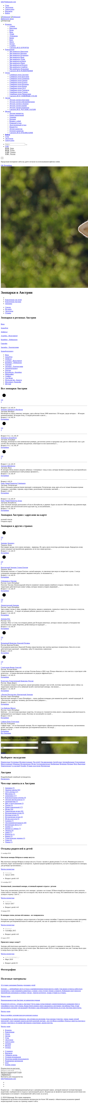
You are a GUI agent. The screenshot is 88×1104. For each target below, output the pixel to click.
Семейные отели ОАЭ (17, 88)
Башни (8, 836)
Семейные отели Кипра (18, 86)
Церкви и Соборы (13, 828)
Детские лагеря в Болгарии (19, 100)
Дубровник (13, 36)
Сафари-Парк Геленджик (10, 722)
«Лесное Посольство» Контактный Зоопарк (17, 694)
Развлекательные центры (15, 798)
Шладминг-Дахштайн (13, 382)
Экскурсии (9, 7)
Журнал (8, 111)
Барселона (13, 28)
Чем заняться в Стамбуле (18, 67)
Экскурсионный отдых (17, 125)
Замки (8, 832)
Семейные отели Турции (18, 92)
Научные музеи (12, 815)
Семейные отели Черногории (20, 94)
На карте (8, 309)
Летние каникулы (15, 129)
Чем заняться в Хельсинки (19, 69)
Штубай (8, 384)
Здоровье (12, 117)
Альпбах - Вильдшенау (13, 361)
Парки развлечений (16, 115)
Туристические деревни (15, 838)
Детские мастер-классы (15, 799)
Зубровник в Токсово (9, 581)
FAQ (7, 1063)
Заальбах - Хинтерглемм (14, 366)
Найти (3, 753)
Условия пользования (13, 1057)
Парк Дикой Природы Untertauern (13, 483)
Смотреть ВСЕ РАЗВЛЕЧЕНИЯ (21, 71)
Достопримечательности (15, 823)
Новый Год (13, 127)
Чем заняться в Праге (17, 63)
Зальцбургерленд (11, 368)
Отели (7, 73)
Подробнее (8, 165)
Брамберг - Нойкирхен (13, 363)
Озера (8, 840)
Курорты (8, 24)
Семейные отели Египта (18, 82)
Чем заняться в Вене (16, 57)
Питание (12, 119)
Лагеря (7, 98)
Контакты (8, 11)
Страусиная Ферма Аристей (11, 667)
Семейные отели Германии (19, 78)
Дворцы (9, 830)
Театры (9, 805)
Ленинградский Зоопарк (10, 605)
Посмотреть (5, 779)
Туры (7, 5)
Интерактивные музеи (14, 813)
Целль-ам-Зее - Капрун (13, 380)
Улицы (8, 842)
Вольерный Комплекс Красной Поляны (15, 643)
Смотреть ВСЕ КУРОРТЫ (19, 47)
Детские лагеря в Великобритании (22, 102)
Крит (11, 40)
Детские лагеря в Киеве (18, 106)
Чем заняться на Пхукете (18, 65)
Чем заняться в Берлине (18, 53)
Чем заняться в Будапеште (18, 55)
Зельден (8, 370)
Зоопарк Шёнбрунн (8, 466)
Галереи (9, 821)
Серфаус (8, 376)
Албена (12, 26)
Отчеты (8, 1047)
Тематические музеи (14, 811)
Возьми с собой (15, 121)
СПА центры (11, 792)
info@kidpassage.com (8, 2)
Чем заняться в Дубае (17, 59)
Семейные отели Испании (19, 84)
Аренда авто (9, 9)
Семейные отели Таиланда (19, 90)
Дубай (11, 34)
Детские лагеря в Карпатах (19, 107)
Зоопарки (9, 788)
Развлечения (9, 49)
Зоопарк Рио (5, 619)
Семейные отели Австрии (19, 75)
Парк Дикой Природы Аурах (11, 501)
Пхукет (12, 44)
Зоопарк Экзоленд (7, 543)
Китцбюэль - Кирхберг (13, 372)
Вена (11, 32)
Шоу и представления (14, 803)
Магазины (10, 794)
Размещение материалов (14, 1061)
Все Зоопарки (6, 733)
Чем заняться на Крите (17, 61)
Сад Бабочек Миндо (8, 708)
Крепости (10, 834)
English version (10, 1065)
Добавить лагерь (11, 1055)
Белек (11, 30)
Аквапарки (11, 796)
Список (8, 307)
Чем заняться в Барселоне (18, 51)
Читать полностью (7, 869)
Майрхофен (9, 374)
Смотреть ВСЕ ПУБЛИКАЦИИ (21, 133)
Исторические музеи (14, 817)
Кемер (11, 38)
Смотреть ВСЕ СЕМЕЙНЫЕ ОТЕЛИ (23, 96)
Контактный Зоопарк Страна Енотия (14, 567)
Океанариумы (11, 801)
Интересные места (13, 825)
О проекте (9, 1051)
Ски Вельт (9, 378)
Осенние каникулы (16, 131)
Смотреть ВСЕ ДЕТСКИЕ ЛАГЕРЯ (22, 109)
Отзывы (8, 313)
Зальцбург (9, 357)
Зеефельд (8, 359)
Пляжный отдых (15, 123)
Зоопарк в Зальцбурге (9, 438)
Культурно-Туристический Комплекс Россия (17, 681)
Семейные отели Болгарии (19, 76)
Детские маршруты (16, 113)
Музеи (9, 809)
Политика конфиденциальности (17, 1059)
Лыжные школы (12, 790)
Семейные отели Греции (18, 80)
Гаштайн (8, 364)
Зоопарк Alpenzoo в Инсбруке (12, 409)
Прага (11, 42)
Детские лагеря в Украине (19, 104)
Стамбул (12, 46)
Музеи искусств (12, 819)
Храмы (9, 827)
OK (2, 165)
